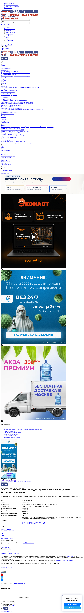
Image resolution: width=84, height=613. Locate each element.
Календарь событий (9, 29)
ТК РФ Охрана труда (6, 93)
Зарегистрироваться (6, 611)
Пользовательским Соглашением (64, 560)
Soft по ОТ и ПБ (10, 32)
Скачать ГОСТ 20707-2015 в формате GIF (33, 522)
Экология (3, 117)
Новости (8, 27)
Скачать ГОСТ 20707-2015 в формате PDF (33, 523)
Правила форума (5, 148)
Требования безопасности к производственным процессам (17, 103)
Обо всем (3, 83)
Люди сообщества (6, 157)
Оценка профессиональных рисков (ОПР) (12, 130)
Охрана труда (4, 70)
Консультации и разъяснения (9, 79)
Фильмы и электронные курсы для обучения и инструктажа (17, 143)
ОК (6, 608)
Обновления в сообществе (8, 156)
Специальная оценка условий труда (11, 134)
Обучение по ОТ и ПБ (7, 106)
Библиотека (9, 30)
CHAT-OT (3, 167)
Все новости (4, 67)
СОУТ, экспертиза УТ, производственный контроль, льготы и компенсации (22, 109)
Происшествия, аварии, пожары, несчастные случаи (15, 76)
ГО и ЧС (3, 115)
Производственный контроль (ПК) (10, 133)
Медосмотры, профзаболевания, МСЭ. (11, 108)
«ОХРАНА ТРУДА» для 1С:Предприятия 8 (13, 141)
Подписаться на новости (11, 5)
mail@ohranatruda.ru (28, 543)
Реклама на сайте (9, 3)
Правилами (70, 556)
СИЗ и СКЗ (4, 111)
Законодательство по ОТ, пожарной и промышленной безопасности (20, 87)
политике (11, 605)
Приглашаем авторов (6, 150)
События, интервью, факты (8, 74)
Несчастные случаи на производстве (11, 105)
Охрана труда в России (7, 538)
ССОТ (7, 42)
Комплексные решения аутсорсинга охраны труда (15, 131)
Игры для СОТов (5, 173)
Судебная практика (6, 81)
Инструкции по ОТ (6, 89)
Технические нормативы (8, 92)
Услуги (8, 37)
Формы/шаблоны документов (9, 95)
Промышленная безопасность (9, 112)
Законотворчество (6, 68)
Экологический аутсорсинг (8, 137)
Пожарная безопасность (7, 114)
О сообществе (4, 154)
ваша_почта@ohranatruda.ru (11, 6)
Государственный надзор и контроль (11, 71)
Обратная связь (8, 2)
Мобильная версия (6, 548)
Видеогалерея (4, 163)
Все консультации (6, 99)
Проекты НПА (5, 80)
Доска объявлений (6, 164)
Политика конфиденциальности (10, 553)
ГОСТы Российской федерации (9, 90)
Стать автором (8, 8)
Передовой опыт (5, 77)
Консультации (9, 34)
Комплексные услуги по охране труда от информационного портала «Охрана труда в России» (27, 127)
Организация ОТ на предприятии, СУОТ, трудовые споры (17, 102)
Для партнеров (5, 122)
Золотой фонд (9, 40)
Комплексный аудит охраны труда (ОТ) (12, 128)
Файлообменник (5, 161)
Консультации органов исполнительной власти (14, 100)
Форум (7, 38)
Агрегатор (8, 35)
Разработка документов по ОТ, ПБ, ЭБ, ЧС (13, 135)
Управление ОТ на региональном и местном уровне (15, 73)
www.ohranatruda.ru (19, 583)
